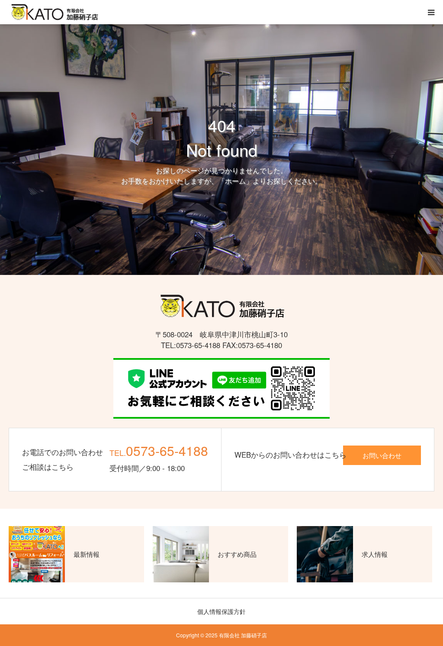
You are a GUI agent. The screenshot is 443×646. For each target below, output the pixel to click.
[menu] (431, 12)
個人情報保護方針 (221, 611)
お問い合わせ (382, 455)
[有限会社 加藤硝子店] (54, 12)
